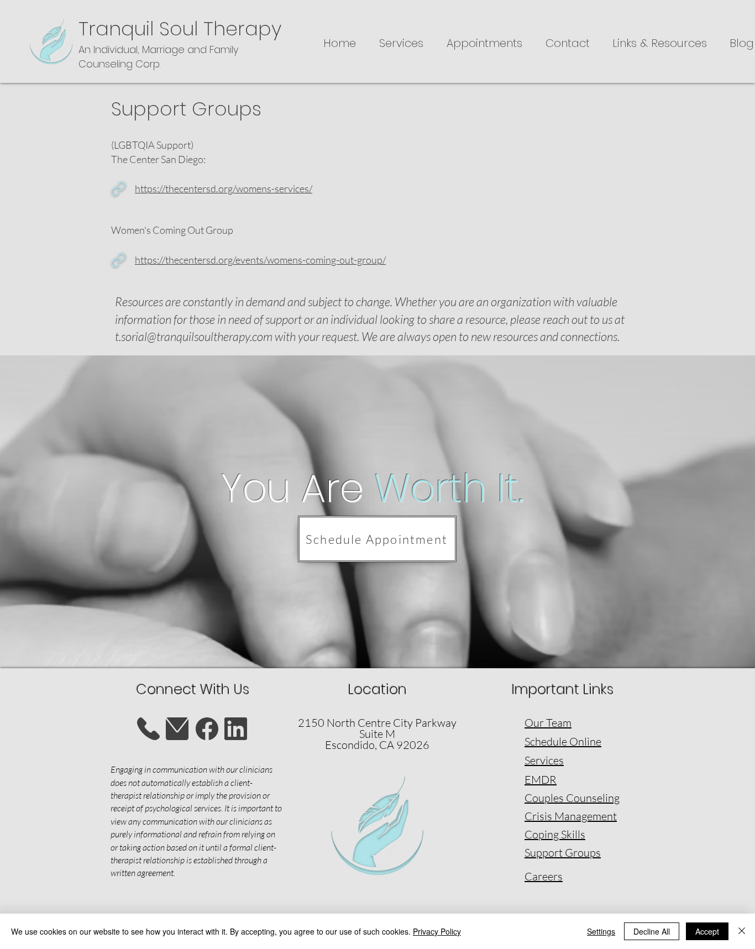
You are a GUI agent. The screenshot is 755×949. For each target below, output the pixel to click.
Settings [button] (601, 931)
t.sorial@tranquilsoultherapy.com (193, 336)
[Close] (741, 931)
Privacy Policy (437, 931)
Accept (707, 931)
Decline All (651, 931)
